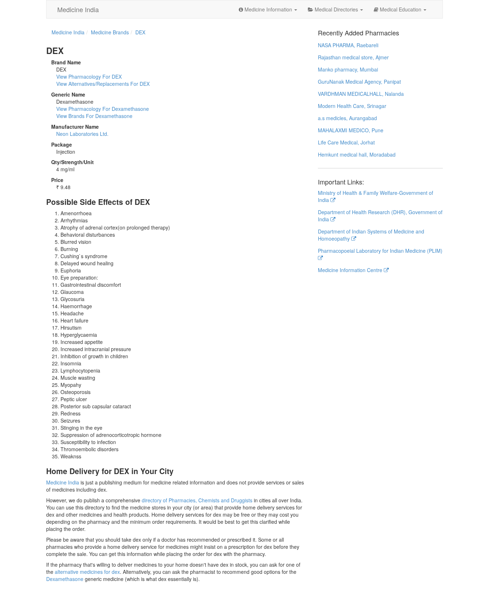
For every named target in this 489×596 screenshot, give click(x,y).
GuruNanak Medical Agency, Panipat (359, 81)
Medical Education (400, 9)
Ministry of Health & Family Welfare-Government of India (375, 196)
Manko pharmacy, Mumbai (348, 69)
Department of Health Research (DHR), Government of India (380, 215)
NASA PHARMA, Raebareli (348, 45)
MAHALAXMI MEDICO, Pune (350, 130)
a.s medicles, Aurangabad (347, 118)
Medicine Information (268, 9)
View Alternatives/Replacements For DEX (103, 83)
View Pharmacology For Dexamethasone (102, 108)
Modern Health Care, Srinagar (352, 105)
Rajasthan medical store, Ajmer (353, 57)
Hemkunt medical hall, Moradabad (357, 154)
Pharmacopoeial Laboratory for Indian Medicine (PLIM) (380, 250)
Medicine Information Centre (351, 270)
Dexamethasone (64, 578)
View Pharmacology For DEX (89, 76)
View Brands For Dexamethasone (94, 115)
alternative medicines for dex (87, 571)
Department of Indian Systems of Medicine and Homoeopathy (371, 235)
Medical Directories (336, 9)
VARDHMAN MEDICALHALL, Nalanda (361, 93)
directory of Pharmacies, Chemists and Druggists (197, 500)
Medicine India (78, 9)
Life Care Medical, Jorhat (346, 142)
